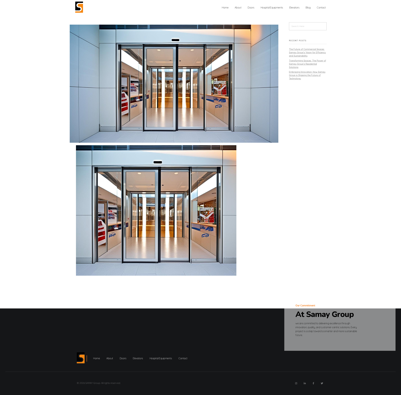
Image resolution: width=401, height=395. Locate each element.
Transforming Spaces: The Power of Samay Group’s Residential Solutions (307, 64)
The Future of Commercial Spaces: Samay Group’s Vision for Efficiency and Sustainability (307, 52)
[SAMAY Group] (79, 7)
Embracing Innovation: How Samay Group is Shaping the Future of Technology (307, 75)
